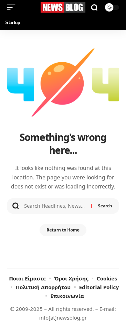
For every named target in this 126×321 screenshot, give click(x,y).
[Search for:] (55, 206)
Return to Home (63, 230)
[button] (13, 7)
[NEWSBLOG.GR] (63, 7)
